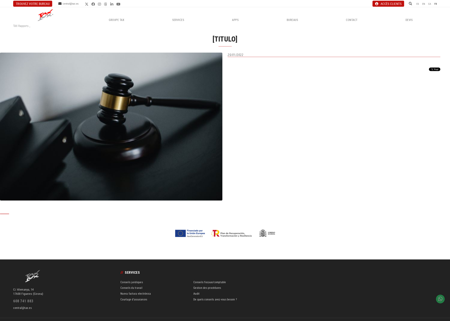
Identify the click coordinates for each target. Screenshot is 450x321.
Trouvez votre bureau (33, 4)
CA (429, 3)
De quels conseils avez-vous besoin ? (215, 299)
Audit (196, 293)
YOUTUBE (118, 4)
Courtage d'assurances (133, 299)
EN (423, 3)
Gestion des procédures (207, 288)
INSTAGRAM (100, 4)
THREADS (106, 4)
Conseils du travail (131, 288)
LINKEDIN (112, 4)
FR (435, 3)
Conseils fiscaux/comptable (209, 282)
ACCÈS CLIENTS (391, 4)
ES (417, 3)
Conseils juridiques (131, 282)
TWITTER (87, 4)
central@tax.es (71, 3)
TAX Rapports (20, 26)
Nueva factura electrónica (135, 293)
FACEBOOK (93, 4)
